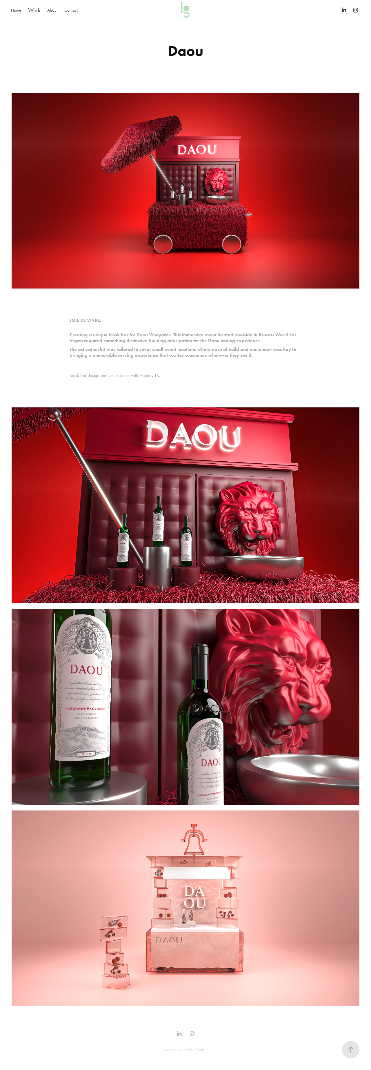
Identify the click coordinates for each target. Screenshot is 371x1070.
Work (34, 10)
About (52, 10)
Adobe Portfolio (196, 1049)
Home (16, 10)
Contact (71, 10)
